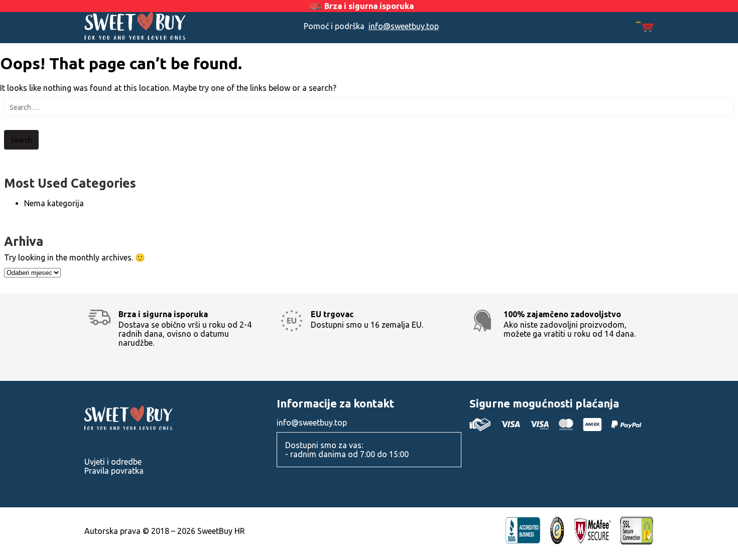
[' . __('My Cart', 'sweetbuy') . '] (645, 28)
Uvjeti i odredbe (113, 461)
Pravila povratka (114, 470)
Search (21, 140)
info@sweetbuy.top (403, 26)
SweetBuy (155, 26)
